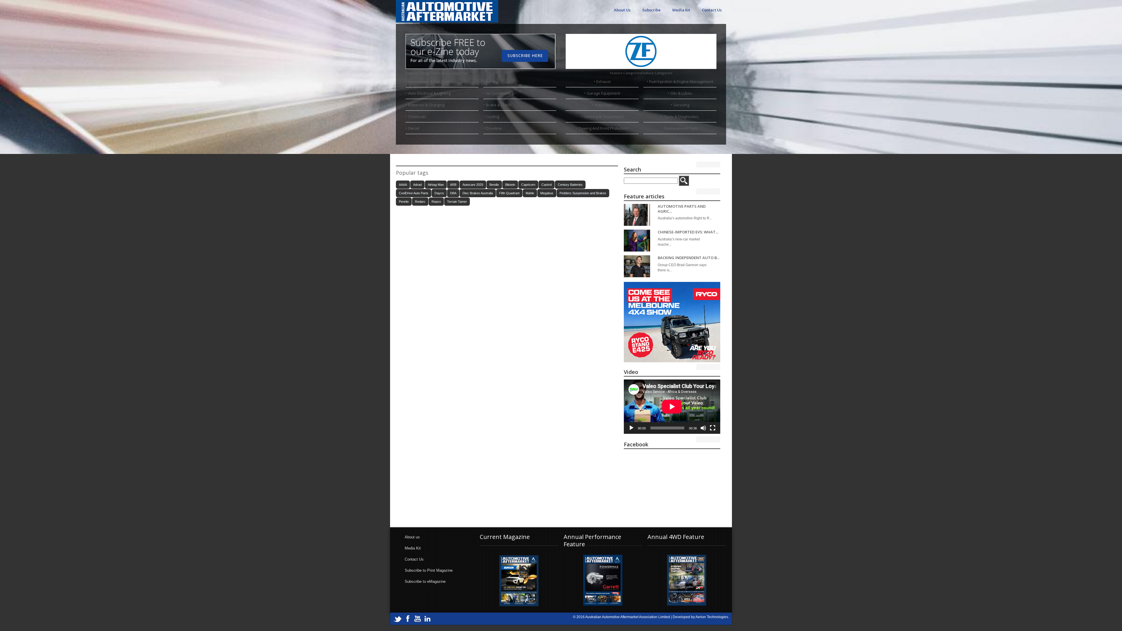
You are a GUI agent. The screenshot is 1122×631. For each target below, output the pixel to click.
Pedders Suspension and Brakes (583, 193)
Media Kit (681, 10)
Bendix (494, 184)
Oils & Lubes (681, 93)
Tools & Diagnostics (681, 116)
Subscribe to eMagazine (425, 581)
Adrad (417, 184)
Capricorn (528, 184)
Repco (436, 201)
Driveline (494, 128)
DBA (453, 193)
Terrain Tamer (457, 201)
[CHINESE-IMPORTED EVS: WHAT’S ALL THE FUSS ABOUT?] (637, 241)
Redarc (420, 201)
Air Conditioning (500, 93)
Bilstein (510, 184)
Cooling (492, 116)
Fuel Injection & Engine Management (681, 81)
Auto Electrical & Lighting (429, 93)
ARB (453, 184)
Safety (492, 81)
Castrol (546, 184)
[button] (437, 73)
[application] (672, 406)
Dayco (439, 193)
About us (412, 537)
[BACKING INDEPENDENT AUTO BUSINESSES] (637, 266)
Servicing (681, 105)
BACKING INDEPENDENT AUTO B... (688, 257)
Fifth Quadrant (509, 193)
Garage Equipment (603, 93)
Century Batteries (570, 184)
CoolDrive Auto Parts (413, 193)
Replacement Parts (681, 128)
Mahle (530, 193)
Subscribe (651, 10)
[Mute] (703, 428)
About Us (622, 10)
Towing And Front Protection (603, 128)
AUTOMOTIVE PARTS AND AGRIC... (682, 209)
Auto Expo (603, 105)
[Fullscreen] (713, 428)
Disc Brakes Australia (478, 193)
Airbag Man (436, 184)
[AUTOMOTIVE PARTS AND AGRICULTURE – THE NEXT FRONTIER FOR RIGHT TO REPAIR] (637, 215)
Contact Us (712, 10)
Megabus (546, 193)
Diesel (413, 128)
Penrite (404, 201)
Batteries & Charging (426, 105)
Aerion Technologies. (712, 617)
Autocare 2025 (473, 184)
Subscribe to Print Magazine (429, 570)
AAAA (403, 184)
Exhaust (603, 81)
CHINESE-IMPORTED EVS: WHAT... (688, 232)
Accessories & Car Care (428, 81)
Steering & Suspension (603, 116)
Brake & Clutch (499, 105)
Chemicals (417, 116)
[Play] (631, 428)
